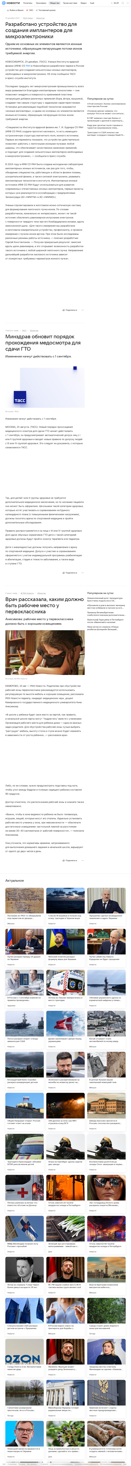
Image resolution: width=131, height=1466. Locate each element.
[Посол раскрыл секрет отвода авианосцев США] (24, 1030)
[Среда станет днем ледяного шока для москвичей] (106, 1317)
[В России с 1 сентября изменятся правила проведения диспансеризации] (24, 989)
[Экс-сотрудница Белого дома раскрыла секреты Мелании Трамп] (106, 1194)
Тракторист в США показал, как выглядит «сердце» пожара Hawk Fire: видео (106, 133)
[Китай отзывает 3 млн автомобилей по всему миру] (106, 1030)
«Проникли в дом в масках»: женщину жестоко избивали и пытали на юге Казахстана (106, 606)
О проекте (44, 1464)
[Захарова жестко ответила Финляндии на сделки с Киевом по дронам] (106, 1358)
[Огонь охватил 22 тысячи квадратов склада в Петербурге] (65, 1194)
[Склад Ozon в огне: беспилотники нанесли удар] (24, 1358)
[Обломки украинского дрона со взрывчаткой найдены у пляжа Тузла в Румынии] (106, 989)
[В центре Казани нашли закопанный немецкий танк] (106, 1071)
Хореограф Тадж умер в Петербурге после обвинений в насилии (105, 621)
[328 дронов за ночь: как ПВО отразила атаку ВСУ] (65, 1112)
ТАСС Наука (28, 18)
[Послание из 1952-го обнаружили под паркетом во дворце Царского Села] (24, 907)
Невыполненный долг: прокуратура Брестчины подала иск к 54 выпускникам (105, 599)
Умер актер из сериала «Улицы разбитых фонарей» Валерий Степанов (102, 628)
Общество (40, 18)
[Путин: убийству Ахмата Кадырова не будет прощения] (106, 948)
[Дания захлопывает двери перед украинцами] (65, 1030)
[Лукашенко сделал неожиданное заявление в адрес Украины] (106, 907)
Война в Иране (17, 10)
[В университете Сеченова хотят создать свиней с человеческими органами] (106, 1440)
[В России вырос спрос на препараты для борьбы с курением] (65, 1317)
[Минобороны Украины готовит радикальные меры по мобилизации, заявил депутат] (65, 1399)
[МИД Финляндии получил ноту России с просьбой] (24, 1235)
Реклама (22, 1464)
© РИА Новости (27, 593)
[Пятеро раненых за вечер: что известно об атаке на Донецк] (24, 1194)
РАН (28, 65)
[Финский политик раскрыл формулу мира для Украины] (65, 948)
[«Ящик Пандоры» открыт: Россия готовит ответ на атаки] (24, 1112)
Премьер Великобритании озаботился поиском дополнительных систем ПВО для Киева (106, 613)
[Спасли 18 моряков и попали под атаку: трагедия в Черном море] (65, 907)
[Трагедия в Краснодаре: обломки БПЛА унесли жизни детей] (24, 1153)
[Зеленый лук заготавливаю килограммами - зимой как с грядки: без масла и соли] (65, 1235)
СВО (31, 10)
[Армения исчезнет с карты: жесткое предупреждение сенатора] (106, 1399)
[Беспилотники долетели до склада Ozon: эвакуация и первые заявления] (106, 1153)
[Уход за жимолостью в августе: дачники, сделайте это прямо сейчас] (65, 1440)
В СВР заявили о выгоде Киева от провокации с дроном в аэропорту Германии (104, 119)
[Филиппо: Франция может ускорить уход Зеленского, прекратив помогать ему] (65, 1358)
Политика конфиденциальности (86, 1464)
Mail (4, 1464)
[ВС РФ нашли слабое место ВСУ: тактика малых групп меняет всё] (65, 1276)
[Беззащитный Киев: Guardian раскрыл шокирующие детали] (24, 1071)
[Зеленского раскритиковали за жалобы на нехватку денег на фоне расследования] (65, 1071)
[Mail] (4, 3)
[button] (45, 385)
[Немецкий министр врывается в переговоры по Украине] (24, 1440)
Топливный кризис (47, 10)
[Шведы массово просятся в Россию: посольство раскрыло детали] (106, 1112)
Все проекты (32, 1464)
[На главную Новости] (13, 3)
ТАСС (24, 330)
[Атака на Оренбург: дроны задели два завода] (65, 1153)
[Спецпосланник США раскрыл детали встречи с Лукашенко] (24, 1317)
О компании (12, 1464)
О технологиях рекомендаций (61, 1464)
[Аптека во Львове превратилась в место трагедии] (65, 989)
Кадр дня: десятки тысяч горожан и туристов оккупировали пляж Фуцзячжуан (105, 126)
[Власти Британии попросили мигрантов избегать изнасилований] (106, 1276)
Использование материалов (110, 1464)
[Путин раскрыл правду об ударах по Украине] (24, 948)
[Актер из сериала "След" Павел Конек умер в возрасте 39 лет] (24, 1276)
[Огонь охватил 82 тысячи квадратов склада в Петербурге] (106, 1235)
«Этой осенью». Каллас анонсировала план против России (106, 105)
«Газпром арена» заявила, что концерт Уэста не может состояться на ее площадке (105, 112)
